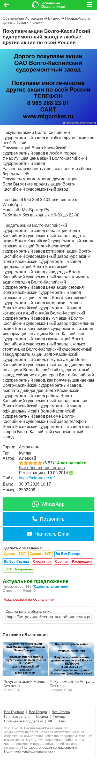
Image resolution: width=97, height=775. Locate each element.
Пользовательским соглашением (48, 747)
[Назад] (6, 5)
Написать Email (52, 534)
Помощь (59, 717)
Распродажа (82, 561)
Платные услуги (16, 717)
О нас (61, 721)
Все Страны (61, 712)
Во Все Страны (16, 561)
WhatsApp (53, 504)
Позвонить (52, 519)
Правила (41, 717)
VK (50, 721)
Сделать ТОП (15, 554)
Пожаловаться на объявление (28, 599)
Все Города (38, 712)
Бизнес (54, 18)
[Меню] (90, 5)
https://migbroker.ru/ (37, 478)
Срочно (61, 561)
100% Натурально (18, 569)
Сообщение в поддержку (23, 721)
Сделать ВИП (40, 554)
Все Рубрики (14, 712)
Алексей (27, 458)
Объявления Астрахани (23, 18)
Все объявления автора (42, 467)
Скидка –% (42, 561)
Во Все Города (68, 554)
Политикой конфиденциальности (29, 751)
